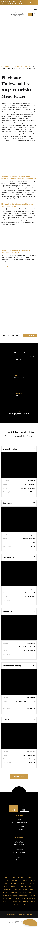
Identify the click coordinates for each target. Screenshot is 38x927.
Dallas (32, 880)
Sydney (25, 901)
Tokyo (33, 901)
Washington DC (26, 904)
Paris (15, 895)
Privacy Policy (11, 914)
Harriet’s (6, 720)
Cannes (5, 880)
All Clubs (28, 66)
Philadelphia (23, 895)
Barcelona (21, 877)
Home (19, 819)
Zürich (19, 907)
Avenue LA (7, 611)
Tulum (16, 904)
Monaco (5, 892)
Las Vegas (30, 883)
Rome (33, 895)
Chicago (14, 880)
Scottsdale (31, 898)
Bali (14, 877)
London (13, 886)
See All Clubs (19, 776)
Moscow (14, 892)
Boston (30, 877)
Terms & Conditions (25, 914)
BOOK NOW (9, 76)
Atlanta (8, 877)
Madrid (31, 886)
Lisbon (6, 886)
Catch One (7, 503)
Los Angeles (18, 66)
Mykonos (22, 892)
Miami (25, 889)
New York (32, 892)
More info (33, 2)
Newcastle (7, 895)
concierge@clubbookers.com (19, 414)
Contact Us (19, 829)
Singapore (7, 901)
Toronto (9, 904)
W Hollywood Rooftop (12, 666)
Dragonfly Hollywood (12, 449)
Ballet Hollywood (10, 557)
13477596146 (19, 378)
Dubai (6, 883)
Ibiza (23, 883)
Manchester (8, 889)
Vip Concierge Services (19, 822)
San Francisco (20, 898)
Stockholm (17, 901)
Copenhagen (23, 880)
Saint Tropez (7, 898)
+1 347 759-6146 (19, 396)
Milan (32, 889)
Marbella (18, 889)
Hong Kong (15, 883)
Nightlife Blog (19, 826)
